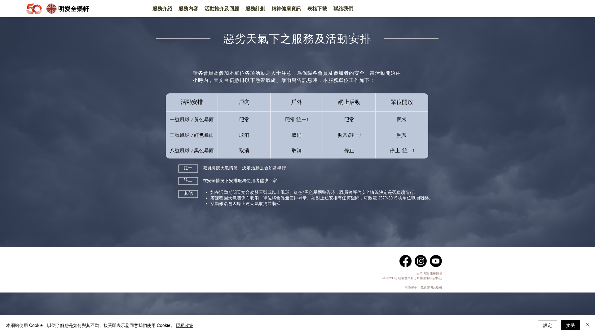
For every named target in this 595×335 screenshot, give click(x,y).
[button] (162, 8)
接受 (570, 325)
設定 (547, 325)
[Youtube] (436, 261)
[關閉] (587, 325)
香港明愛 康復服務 (429, 273)
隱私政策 (184, 325)
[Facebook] (405, 261)
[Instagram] (421, 261)
